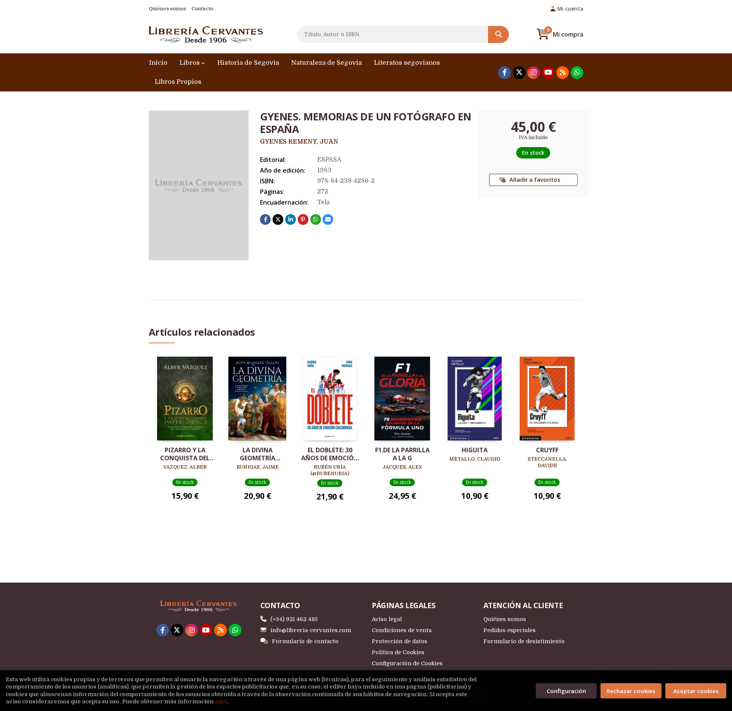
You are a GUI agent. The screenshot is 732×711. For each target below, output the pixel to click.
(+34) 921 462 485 (294, 619)
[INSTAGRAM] (533, 72)
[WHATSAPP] (577, 72)
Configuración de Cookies (407, 663)
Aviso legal (387, 619)
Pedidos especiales (509, 630)
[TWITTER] (519, 72)
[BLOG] (562, 72)
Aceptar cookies (696, 691)
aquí (221, 701)
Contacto (202, 8)
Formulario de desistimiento (524, 641)
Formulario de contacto (305, 641)
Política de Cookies (398, 652)
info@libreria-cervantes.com (310, 630)
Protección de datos (399, 641)
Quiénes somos (167, 8)
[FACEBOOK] (504, 72)
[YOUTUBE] (548, 72)
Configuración (566, 691)
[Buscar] (498, 34)
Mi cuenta (570, 8)
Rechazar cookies (631, 691)
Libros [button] (190, 62)
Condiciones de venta (402, 630)
